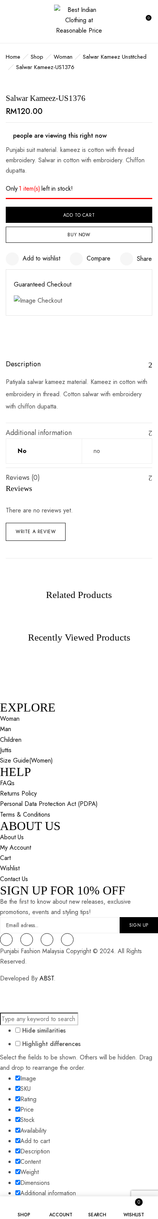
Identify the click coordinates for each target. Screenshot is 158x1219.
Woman (63, 57)
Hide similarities (43, 1030)
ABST (47, 978)
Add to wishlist (41, 258)
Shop (37, 57)
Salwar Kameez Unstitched (114, 57)
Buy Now (78, 234)
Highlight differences (50, 1043)
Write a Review (36, 531)
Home (13, 57)
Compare (98, 258)
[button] (145, 21)
